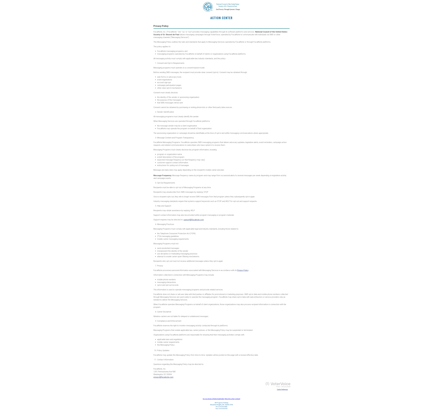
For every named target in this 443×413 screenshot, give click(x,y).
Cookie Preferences (282, 389)
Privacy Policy (242, 270)
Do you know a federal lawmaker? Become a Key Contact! (221, 399)
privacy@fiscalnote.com (163, 377)
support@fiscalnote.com (194, 220)
